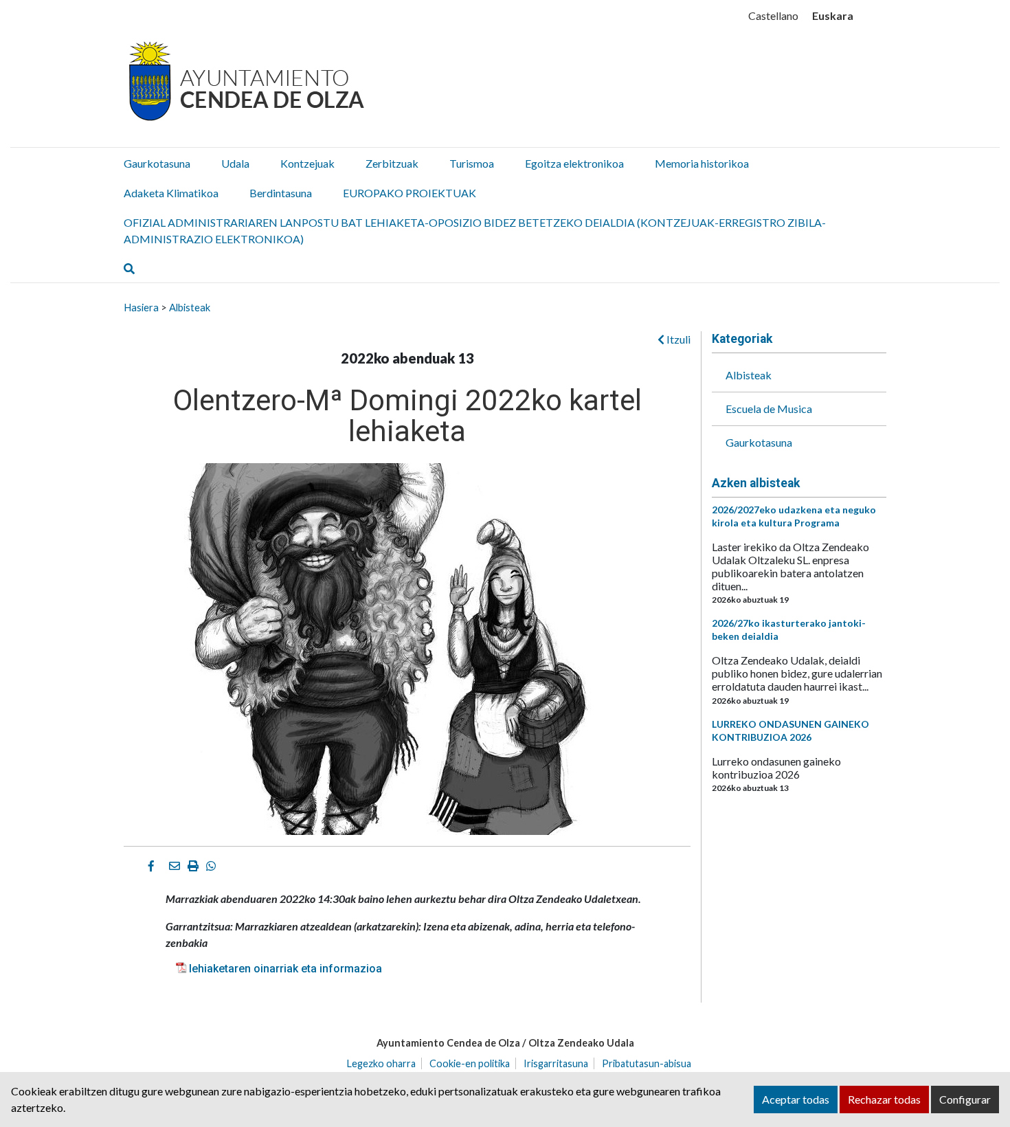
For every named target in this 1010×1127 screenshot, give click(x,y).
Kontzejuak (307, 163)
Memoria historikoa (702, 163)
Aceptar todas (795, 1099)
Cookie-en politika (469, 1063)
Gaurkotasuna (157, 163)
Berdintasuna (280, 192)
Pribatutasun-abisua (646, 1063)
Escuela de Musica (769, 408)
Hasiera (141, 307)
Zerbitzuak (392, 163)
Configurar (965, 1099)
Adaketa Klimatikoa (171, 192)
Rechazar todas (884, 1099)
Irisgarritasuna (556, 1063)
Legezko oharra (381, 1063)
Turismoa (471, 163)
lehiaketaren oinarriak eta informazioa (285, 968)
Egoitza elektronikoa (574, 163)
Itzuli (677, 339)
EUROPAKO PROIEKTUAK (409, 192)
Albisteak (189, 307)
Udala (235, 163)
